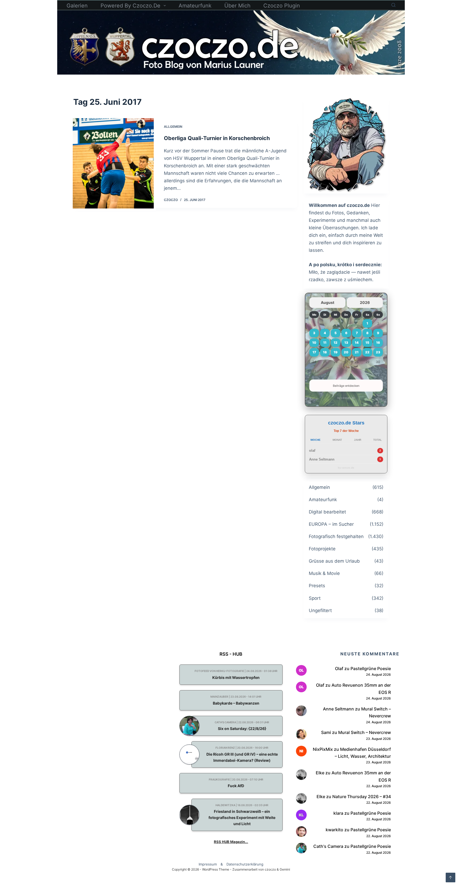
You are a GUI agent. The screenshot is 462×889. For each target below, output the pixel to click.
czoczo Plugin (281, 5)
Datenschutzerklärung (244, 864)
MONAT (337, 439)
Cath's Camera (328, 846)
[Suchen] (393, 5)
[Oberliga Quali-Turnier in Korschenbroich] (113, 163)
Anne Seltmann (321, 459)
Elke (320, 772)
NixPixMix (323, 749)
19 (335, 352)
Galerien (77, 5)
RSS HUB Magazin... (231, 842)
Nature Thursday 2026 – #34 (361, 796)
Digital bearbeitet (327, 512)
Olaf (339, 668)
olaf (312, 451)
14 (357, 343)
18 (325, 352)
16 (378, 343)
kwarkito (334, 829)
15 (367, 343)
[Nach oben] (450, 877)
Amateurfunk (195, 5)
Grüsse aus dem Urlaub (334, 561)
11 (324, 343)
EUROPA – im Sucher (331, 524)
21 (357, 352)
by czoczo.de (346, 397)
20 (346, 352)
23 (378, 352)
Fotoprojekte (322, 548)
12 (335, 343)
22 (367, 352)
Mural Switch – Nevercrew (364, 732)
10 (314, 343)
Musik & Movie (324, 573)
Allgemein (173, 127)
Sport (315, 598)
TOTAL (377, 439)
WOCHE (315, 439)
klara (338, 813)
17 (314, 352)
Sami (326, 732)
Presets (317, 585)
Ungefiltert (320, 610)
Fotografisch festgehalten (336, 536)
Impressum (208, 864)
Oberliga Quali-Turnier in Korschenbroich (217, 138)
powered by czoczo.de (130, 5)
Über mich (237, 5)
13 (346, 343)
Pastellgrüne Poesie (371, 668)
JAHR (357, 439)
